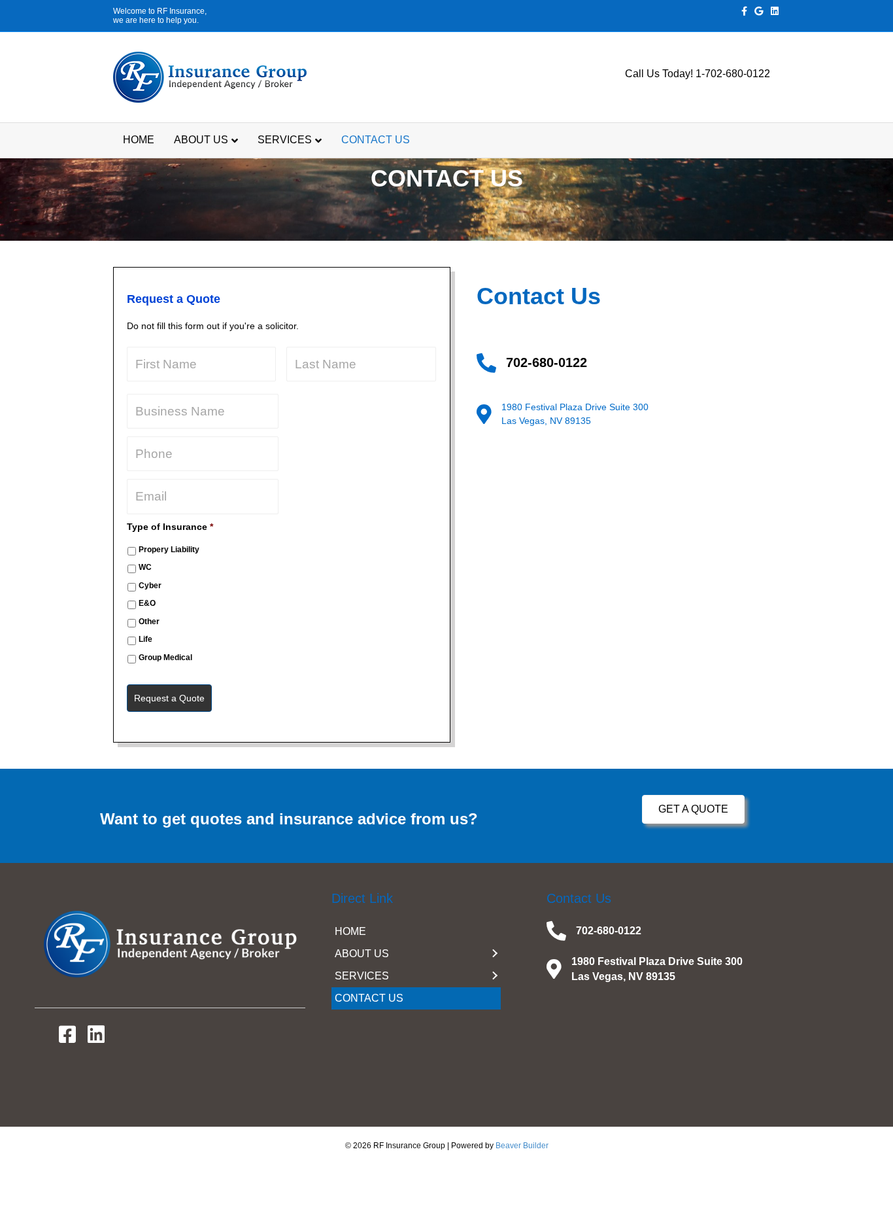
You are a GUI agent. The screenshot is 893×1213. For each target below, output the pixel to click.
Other (149, 621)
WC (145, 567)
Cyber (150, 585)
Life (145, 639)
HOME (138, 139)
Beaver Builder (522, 1145)
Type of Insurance (170, 526)
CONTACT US (375, 139)
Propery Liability (169, 549)
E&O (147, 603)
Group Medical (165, 657)
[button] (693, 809)
